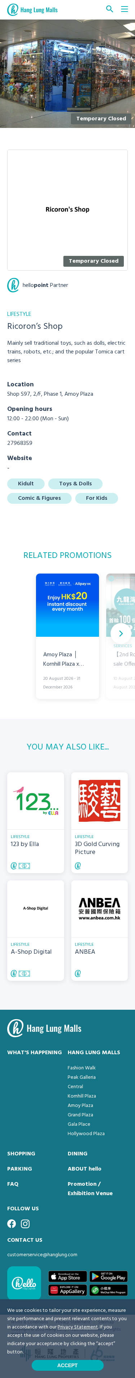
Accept (67, 1365)
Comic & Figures (39, 498)
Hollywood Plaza (86, 1134)
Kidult (26, 484)
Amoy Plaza (80, 1106)
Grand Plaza (80, 1115)
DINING (77, 1154)
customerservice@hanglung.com (42, 1255)
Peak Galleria (82, 1077)
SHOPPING (21, 1154)
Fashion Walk (82, 1068)
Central (75, 1087)
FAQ (12, 1184)
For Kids (96, 498)
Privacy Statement (78, 1327)
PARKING (19, 1169)
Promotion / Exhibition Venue (90, 1189)
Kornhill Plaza (82, 1096)
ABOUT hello (85, 1169)
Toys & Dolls (75, 484)
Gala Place (79, 1124)
